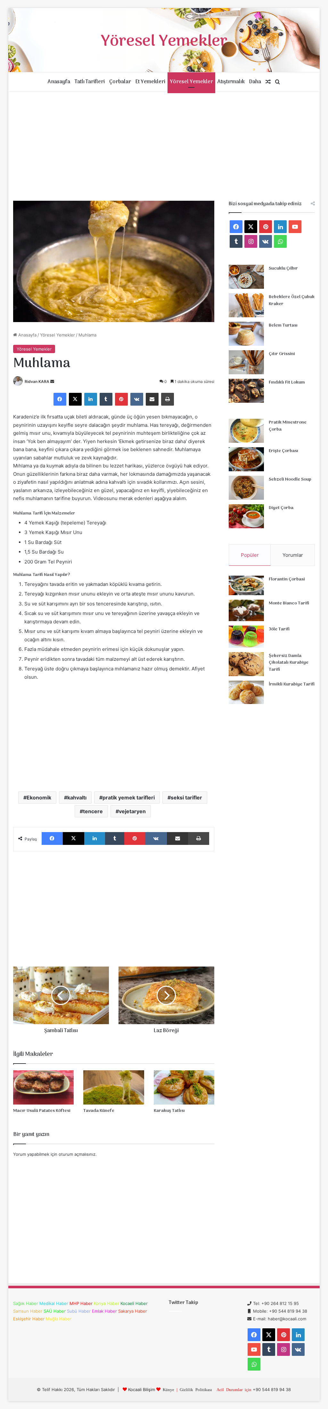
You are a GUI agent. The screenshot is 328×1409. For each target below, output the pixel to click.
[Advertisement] (164, 146)
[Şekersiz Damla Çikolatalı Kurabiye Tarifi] (246, 664)
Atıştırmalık (231, 82)
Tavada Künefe (98, 1110)
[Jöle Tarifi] (246, 637)
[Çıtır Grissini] (246, 362)
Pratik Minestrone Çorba (288, 426)
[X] (75, 399)
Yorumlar (293, 555)
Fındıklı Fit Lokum (287, 382)
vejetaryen (132, 811)
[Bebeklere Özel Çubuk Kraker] (246, 305)
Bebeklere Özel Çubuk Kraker (292, 300)
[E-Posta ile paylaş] (152, 399)
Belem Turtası (283, 325)
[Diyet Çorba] (246, 516)
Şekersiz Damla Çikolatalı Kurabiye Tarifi (288, 662)
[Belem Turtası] (246, 334)
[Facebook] (59, 399)
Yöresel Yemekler (191, 82)
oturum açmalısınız (77, 1154)
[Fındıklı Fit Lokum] (246, 391)
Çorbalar (120, 82)
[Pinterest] (121, 399)
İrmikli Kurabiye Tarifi (292, 684)
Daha (255, 82)
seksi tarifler (186, 797)
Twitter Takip (183, 1303)
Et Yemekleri (150, 82)
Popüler (250, 555)
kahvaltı (76, 797)
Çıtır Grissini (282, 354)
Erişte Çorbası (283, 451)
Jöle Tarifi (279, 629)
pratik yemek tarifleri (128, 797)
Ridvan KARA (37, 381)
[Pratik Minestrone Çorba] (246, 431)
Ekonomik (39, 797)
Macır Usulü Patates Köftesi (41, 1110)
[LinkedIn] (90, 399)
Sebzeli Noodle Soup (290, 479)
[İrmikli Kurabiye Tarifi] (246, 692)
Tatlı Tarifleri (90, 82)
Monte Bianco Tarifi (289, 603)
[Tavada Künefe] (113, 1087)
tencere (93, 811)
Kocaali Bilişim (141, 1389)
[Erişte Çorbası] (246, 459)
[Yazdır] (167, 399)
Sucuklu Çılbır (283, 268)
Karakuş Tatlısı (169, 1110)
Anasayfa (59, 82)
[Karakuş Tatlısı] (184, 1087)
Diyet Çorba (281, 508)
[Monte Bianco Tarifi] (246, 610)
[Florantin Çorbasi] (246, 585)
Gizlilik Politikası (196, 1389)
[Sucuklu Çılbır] (246, 277)
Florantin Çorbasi (287, 579)
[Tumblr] (106, 399)
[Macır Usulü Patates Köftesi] (43, 1087)
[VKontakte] (136, 399)
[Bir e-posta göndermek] (52, 381)
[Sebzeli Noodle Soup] (246, 488)
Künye (168, 1389)
